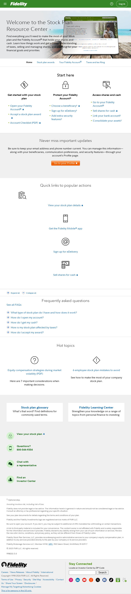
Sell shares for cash (104, 110)
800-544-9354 (25, 449)
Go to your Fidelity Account (103, 103)
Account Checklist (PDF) (24, 122)
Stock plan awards (45, 62)
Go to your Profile (63, 163)
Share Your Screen (14, 583)
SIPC (51, 544)
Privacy (18, 579)
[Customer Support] (111, 4)
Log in (122, 3)
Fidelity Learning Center (96, 407)
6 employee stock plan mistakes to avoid (96, 370)
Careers (4, 572)
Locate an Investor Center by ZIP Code (86, 567)
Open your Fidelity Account (21, 107)
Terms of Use (7, 579)
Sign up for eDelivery (64, 110)
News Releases (17, 572)
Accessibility (48, 579)
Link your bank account (107, 115)
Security (27, 579)
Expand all (15, 293)
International (47, 572)
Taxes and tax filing (95, 62)
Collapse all (31, 293)
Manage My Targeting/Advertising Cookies (21, 586)
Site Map (37, 579)
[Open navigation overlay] (5, 4)
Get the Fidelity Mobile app (65, 228)
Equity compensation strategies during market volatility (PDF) (34, 371)
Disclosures (30, 583)
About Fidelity (32, 572)
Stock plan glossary (34, 407)
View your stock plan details (64, 205)
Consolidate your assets (107, 120)
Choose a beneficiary (64, 105)
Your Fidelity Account (70, 62)
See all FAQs (14, 304)
